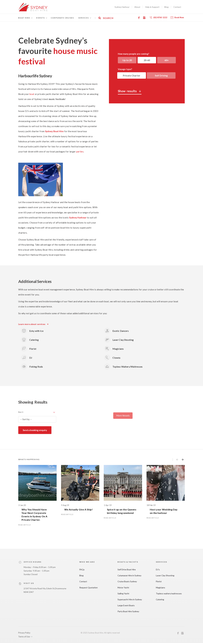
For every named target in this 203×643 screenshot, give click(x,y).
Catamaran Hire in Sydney (129, 575)
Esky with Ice (36, 330)
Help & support (152, 7)
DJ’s (158, 569)
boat (31, 94)
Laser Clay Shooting (123, 339)
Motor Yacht (123, 587)
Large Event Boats (126, 605)
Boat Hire (24, 18)
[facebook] (178, 634)
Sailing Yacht (123, 593)
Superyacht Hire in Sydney (130, 599)
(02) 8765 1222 (160, 17)
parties (80, 151)
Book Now (179, 17)
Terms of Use (24, 636)
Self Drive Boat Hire (127, 569)
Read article (24, 525)
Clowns (116, 357)
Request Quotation (88, 587)
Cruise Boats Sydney (127, 581)
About (137, 7)
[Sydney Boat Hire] (32, 7)
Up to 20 (127, 60)
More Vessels (123, 415)
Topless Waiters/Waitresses (127, 366)
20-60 (147, 60)
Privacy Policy (24, 633)
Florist (32, 348)
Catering (34, 339)
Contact (177, 7)
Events (40, 18)
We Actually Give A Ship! (78, 509)
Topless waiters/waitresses (169, 593)
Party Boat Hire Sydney (128, 611)
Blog (166, 7)
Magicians (118, 348)
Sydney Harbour (122, 7)
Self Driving (161, 75)
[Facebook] (139, 17)
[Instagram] (144, 17)
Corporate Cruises (62, 18)
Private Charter (131, 75)
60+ (167, 60)
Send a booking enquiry (35, 430)
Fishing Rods (36, 366)
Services (83, 18)
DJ (30, 357)
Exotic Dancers (120, 330)
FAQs (82, 569)
